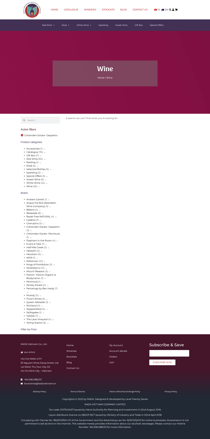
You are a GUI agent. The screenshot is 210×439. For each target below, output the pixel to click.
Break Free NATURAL (38, 216)
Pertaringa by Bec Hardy (40, 288)
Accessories (33, 148)
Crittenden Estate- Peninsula (43, 233)
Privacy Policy (171, 391)
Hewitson (31, 254)
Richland (31, 305)
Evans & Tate (33, 244)
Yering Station (34, 322)
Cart (111, 362)
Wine (29, 186)
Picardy (30, 295)
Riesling (31, 162)
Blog (123, 9)
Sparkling (103, 25)
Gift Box (139, 25)
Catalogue (71, 9)
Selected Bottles (35, 169)
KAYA (29, 257)
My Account (116, 345)
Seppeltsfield (34, 309)
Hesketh (31, 250)
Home (54, 9)
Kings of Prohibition (37, 264)
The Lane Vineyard (37, 319)
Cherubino (32, 223)
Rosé (64, 25)
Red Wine (47, 25)
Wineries (90, 9)
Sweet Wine (121, 25)
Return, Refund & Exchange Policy (125, 391)
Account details (118, 351)
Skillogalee (32, 312)
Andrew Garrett (35, 199)
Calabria (30, 220)
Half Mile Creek (34, 247)
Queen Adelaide (35, 302)
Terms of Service (77, 391)
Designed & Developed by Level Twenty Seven (121, 399)
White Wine (83, 25)
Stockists (108, 9)
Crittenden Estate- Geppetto (40, 135)
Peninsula (32, 281)
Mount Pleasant (35, 271)
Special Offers (157, 25)
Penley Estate (34, 285)
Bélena (30, 209)
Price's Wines (34, 298)
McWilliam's (33, 268)
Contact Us (140, 9)
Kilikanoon (32, 261)
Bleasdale (31, 213)
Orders (113, 356)
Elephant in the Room (39, 240)
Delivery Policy (39, 391)
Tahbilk (30, 316)
